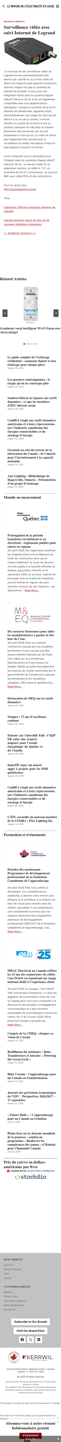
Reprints (8, 1292)
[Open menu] (57, 6)
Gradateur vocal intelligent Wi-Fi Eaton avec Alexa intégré (30, 330)
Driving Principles (12, 1269)
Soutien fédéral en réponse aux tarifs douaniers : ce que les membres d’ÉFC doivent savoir (32, 401)
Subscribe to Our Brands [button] (30, 1321)
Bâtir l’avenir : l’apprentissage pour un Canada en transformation (32, 1076)
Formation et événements (25, 834)
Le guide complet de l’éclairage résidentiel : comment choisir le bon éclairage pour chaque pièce (32, 361)
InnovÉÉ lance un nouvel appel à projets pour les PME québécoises (28, 768)
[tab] (24, 344)
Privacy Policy (11, 1296)
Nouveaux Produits (14, 21)
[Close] (58, 1422)
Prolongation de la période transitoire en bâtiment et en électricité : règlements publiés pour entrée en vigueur (32, 540)
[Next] (55, 313)
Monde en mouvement (22, 497)
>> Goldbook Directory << (20, 233)
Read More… (32, 590)
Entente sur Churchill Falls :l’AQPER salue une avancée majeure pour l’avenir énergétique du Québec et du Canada (31, 742)
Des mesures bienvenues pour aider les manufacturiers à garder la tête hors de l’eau (31, 635)
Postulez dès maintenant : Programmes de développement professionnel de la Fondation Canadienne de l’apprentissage (29, 875)
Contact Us (9, 1309)
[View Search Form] (3, 6)
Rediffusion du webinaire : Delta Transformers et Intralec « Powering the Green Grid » (32, 1055)
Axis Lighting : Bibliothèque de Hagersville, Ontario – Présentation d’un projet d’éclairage (32, 479)
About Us (8, 1265)
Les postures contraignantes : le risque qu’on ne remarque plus (29, 381)
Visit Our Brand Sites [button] (30, 1330)
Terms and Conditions (15, 1300)
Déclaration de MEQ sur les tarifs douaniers (30, 700)
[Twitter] (30, 1339)
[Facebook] (22, 1339)
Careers (8, 1278)
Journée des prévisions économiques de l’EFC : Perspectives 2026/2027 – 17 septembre (32, 1096)
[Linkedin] (39, 1339)
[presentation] (30, 305)
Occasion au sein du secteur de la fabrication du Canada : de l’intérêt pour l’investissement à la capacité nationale (32, 455)
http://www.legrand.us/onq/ (20, 189)
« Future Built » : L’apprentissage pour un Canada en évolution (30, 1117)
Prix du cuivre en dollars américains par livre (24, 1164)
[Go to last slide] (5, 313)
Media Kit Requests (13, 1305)
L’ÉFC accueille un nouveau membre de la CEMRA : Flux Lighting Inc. (32, 819)
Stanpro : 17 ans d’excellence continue (27, 718)
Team (6, 1273)
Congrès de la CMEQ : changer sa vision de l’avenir (30, 1035)
